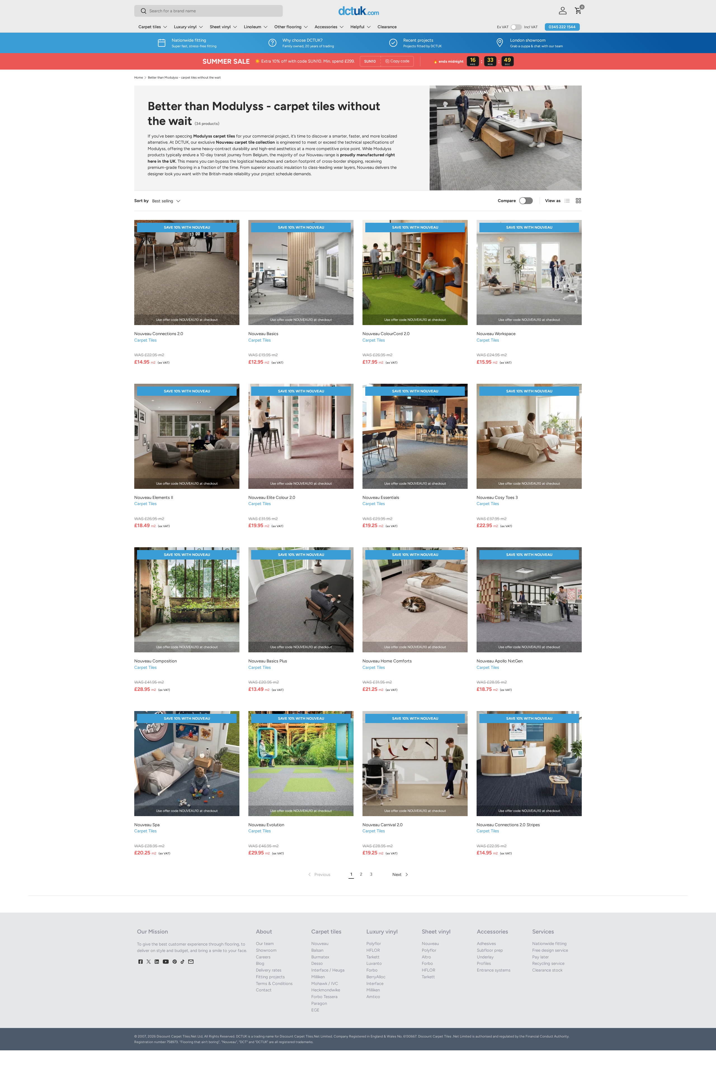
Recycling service (548, 963)
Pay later (540, 957)
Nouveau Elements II (153, 497)
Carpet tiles (149, 26)
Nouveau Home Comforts (387, 661)
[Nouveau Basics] (301, 272)
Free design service (550, 950)
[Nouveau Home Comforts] (415, 599)
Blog (260, 963)
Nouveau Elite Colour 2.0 (271, 497)
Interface (374, 983)
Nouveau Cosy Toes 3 (497, 497)
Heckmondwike (325, 989)
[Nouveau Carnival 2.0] (415, 763)
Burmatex (320, 957)
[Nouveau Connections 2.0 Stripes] (529, 763)
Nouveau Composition (155, 661)
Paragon (319, 1003)
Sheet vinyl (220, 26)
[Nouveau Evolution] (301, 763)
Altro (426, 957)
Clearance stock (547, 970)
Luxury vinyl (185, 26)
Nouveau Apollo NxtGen (499, 661)
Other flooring (288, 26)
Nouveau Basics (263, 333)
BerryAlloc (375, 976)
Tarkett (373, 957)
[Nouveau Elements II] (186, 436)
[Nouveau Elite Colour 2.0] (301, 436)
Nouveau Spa (147, 824)
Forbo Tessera (324, 996)
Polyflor (373, 943)
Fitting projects (270, 976)
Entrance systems (493, 970)
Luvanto (374, 963)
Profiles (484, 963)
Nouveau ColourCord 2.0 (386, 333)
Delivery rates (268, 970)
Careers (263, 957)
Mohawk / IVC (324, 983)
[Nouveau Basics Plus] (301, 599)
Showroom (266, 950)
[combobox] (208, 11)
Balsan (317, 950)
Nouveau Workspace (496, 333)
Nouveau (319, 943)
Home (138, 77)
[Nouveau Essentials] (415, 436)
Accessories (326, 26)
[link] (319, 874)
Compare (507, 200)
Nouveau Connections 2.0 (158, 333)
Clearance (387, 26)
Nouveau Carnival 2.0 (382, 824)
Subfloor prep (490, 950)
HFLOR (373, 950)
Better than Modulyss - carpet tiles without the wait (184, 77)
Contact (264, 989)
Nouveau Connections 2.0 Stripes (508, 824)
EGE (315, 1010)
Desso (317, 963)
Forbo (372, 970)
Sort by (141, 200)
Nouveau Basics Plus (267, 661)
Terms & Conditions (274, 983)
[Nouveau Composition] (186, 599)
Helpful (357, 26)
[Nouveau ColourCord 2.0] (415, 272)
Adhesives (486, 943)
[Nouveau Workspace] (529, 272)
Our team (265, 943)
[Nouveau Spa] (186, 763)
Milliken (318, 976)
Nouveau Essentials (380, 497)
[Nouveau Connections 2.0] (186, 272)
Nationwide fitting (549, 943)
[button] (578, 10)
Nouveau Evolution (266, 824)
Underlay (485, 957)
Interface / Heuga (328, 970)
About (264, 931)
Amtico (373, 996)
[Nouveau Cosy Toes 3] (529, 436)
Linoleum (252, 26)
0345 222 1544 (562, 27)
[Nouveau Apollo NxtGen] (529, 599)
